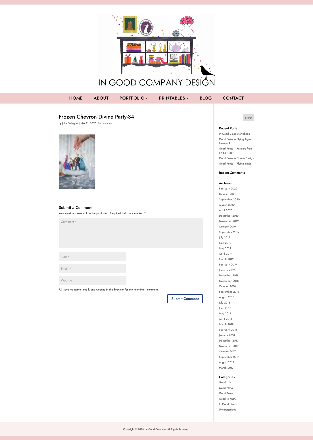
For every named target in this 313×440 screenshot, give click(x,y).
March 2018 (226, 324)
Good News (226, 388)
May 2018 (225, 313)
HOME (76, 99)
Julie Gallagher (70, 123)
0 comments (105, 123)
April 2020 (225, 210)
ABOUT (101, 99)
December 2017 (228, 341)
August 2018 (226, 297)
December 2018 (229, 275)
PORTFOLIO (132, 99)
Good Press (226, 393)
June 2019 (225, 243)
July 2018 (224, 303)
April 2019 (225, 254)
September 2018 (229, 292)
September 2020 (229, 199)
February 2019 (228, 265)
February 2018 (228, 330)
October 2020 (227, 194)
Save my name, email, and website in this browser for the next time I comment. (111, 290)
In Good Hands (228, 404)
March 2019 (226, 259)
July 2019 (224, 237)
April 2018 (225, 319)
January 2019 (227, 270)
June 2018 (225, 308)
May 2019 (225, 248)
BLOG (206, 99)
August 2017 (226, 362)
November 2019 (229, 221)
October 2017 (227, 351)
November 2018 (229, 281)
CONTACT (233, 99)
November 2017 (229, 346)
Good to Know (227, 399)
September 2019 (229, 232)
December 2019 (229, 216)
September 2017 (229, 357)
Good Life (225, 382)
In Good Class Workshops (234, 134)
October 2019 (227, 227)
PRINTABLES (172, 99)
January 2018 (227, 335)
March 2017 (226, 368)
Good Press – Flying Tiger (235, 164)
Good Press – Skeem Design (236, 158)
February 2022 (228, 189)
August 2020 (227, 205)
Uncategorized (227, 410)
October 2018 (227, 286)
